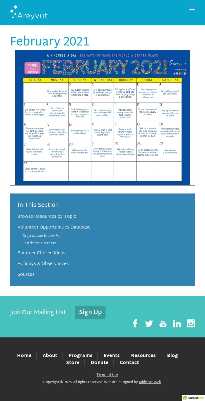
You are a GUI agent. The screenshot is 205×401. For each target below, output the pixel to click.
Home (24, 356)
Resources (143, 356)
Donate (99, 363)
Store (73, 363)
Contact (129, 363)
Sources (26, 275)
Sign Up (90, 312)
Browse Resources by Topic (47, 217)
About (50, 356)
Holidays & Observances (43, 264)
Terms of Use (107, 375)
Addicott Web (150, 382)
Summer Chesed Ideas (41, 253)
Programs (80, 356)
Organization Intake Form (43, 236)
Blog (172, 356)
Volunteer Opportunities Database (54, 227)
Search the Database (39, 243)
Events (112, 356)
